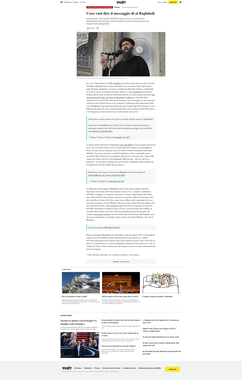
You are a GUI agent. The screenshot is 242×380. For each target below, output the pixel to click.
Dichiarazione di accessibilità (149, 368)
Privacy (97, 368)
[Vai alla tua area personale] (181, 2)
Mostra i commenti (121, 261)
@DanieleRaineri (95, 175)
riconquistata (137, 91)
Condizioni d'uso (129, 368)
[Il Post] (121, 2)
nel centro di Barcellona (115, 97)
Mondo (117, 7)
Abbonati (173, 2)
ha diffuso (117, 83)
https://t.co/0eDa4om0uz (102, 131)
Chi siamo (78, 368)
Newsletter (68, 2)
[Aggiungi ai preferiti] (97, 28)
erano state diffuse (126, 144)
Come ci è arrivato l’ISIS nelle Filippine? (104, 227)
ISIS (110, 255)
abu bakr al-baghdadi (100, 255)
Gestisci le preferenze (111, 368)
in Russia (129, 97)
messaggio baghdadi (120, 255)
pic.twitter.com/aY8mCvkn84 (113, 175)
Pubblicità (88, 368)
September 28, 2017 (122, 137)
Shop (159, 2)
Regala (164, 2)
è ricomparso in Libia (101, 214)
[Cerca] (80, 2)
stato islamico (134, 255)
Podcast (75, 2)
